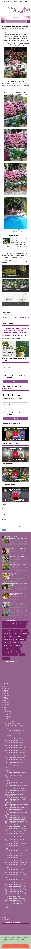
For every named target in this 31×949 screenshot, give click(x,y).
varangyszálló (15, 648)
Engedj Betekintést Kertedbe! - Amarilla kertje (16, 824)
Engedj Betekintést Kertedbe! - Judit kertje (15, 855)
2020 (5, 697)
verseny (13, 30)
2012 (5, 916)
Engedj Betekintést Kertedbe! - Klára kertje (15, 752)
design (23, 627)
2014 (5, 707)
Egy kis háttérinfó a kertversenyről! (13, 853)
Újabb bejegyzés (6, 317)
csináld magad (22, 624)
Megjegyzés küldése (8, 314)
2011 (5, 917)
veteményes (7, 652)
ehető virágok (7, 630)
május (7, 907)
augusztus (8, 718)
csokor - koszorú (8, 627)
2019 (5, 699)
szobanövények (8, 645)
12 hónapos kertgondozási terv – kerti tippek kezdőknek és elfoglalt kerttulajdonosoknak (15, 330)
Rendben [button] (15, 946)
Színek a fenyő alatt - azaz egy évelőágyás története (17, 565)
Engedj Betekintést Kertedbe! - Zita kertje (15, 831)
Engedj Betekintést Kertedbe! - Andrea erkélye (16, 884)
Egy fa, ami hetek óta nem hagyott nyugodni (18, 574)
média (24, 636)
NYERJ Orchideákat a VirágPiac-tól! (13, 903)
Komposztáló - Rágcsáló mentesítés (18, 611)
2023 (5, 692)
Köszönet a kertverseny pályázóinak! (14, 732)
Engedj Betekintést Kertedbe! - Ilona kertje (15, 830)
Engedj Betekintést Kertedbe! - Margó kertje (15, 797)
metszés (17, 636)
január (7, 914)
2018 (5, 700)
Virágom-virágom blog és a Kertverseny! (14, 888)
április (6, 909)
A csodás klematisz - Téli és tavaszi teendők (18, 584)
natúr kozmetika (8, 639)
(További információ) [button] (9, 942)
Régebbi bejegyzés (24, 317)
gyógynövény (23, 633)
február (7, 912)
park (16, 639)
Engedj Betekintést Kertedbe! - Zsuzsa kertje (16, 874)
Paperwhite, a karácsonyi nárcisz (17, 603)
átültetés (14, 655)
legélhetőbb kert (6, 30)
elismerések (17, 630)
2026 (5, 686)
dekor (16, 627)
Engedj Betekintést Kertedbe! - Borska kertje (15, 879)
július (6, 720)
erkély (24, 630)
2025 (5, 688)
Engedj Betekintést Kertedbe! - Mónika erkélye (16, 816)
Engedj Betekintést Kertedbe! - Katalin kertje (15, 901)
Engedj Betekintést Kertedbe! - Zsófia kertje (15, 828)
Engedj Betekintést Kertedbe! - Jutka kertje (15, 823)
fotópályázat (14, 633)
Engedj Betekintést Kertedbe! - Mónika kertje (15, 864)
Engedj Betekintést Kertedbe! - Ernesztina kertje (16, 807)
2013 (5, 709)
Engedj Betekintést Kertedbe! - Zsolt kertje (15, 757)
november (7, 713)
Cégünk (21, 1)
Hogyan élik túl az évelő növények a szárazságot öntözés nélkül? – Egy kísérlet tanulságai (18, 538)
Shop (26, 1)
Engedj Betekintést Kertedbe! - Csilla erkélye (15, 772)
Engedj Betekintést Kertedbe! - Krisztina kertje (16, 860)
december (7, 711)
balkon (5, 624)
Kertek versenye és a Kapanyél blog (13, 881)
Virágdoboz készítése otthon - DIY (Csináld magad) (18, 594)
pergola (22, 639)
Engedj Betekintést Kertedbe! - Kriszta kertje (15, 754)
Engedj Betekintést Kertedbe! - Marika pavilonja (16, 805)
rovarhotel (6, 642)
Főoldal (15, 317)
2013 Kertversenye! (9, 792)
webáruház (7, 655)
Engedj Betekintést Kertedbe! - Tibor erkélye (15, 755)
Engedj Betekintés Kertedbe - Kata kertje (15, 898)
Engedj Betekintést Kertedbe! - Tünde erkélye (16, 890)
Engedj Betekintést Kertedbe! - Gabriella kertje (16, 788)
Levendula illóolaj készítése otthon (18, 548)
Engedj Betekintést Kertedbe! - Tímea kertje (15, 840)
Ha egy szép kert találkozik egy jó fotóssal (15, 730)
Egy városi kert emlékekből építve (13, 723)
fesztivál (6, 633)
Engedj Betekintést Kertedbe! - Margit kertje (15, 843)
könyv (10, 636)
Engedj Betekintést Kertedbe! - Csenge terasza (16, 804)
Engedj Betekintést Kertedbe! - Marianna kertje (16, 841)
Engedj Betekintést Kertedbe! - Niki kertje (15, 886)
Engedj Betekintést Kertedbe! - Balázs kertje (15, 826)
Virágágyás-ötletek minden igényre (18, 556)
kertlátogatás (25, 28)
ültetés (21, 655)
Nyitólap (6, 1)
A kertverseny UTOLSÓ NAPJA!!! (13, 721)
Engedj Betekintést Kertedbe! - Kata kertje (15, 738)
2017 (5, 702)
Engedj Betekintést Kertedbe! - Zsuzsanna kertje (16, 821)
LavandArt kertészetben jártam (12, 896)
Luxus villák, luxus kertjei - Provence (14, 725)
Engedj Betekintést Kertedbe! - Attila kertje (15, 872)
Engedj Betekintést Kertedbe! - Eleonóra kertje (16, 850)
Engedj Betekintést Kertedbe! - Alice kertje (15, 745)
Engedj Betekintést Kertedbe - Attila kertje (15, 891)
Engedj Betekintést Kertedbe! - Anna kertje (15, 845)
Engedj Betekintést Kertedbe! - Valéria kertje (15, 882)
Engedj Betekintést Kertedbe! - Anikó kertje (15, 817)
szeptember (8, 716)
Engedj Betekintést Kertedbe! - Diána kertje (15, 750)
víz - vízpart (16, 652)
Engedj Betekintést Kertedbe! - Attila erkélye (15, 900)
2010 (5, 919)
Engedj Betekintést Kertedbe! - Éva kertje (15, 819)
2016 (5, 704)
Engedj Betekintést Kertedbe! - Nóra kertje (15, 799)
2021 (5, 695)
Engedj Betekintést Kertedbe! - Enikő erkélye (16, 790)
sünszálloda (18, 645)
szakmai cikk (15, 642)
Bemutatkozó (13, 1)
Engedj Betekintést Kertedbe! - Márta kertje (15, 740)
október (7, 714)
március (7, 910)
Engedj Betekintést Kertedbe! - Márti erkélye (15, 859)
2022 (5, 693)
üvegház (6, 658)
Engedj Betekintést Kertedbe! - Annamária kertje (16, 774)
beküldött (19, 28)
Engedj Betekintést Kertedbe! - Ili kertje (14, 737)
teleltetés (6, 648)
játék (5, 636)
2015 (5, 706)
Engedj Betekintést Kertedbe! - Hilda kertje (15, 857)
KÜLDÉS (15, 381)
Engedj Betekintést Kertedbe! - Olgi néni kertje (16, 862)
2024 (5, 690)
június (6, 905)
